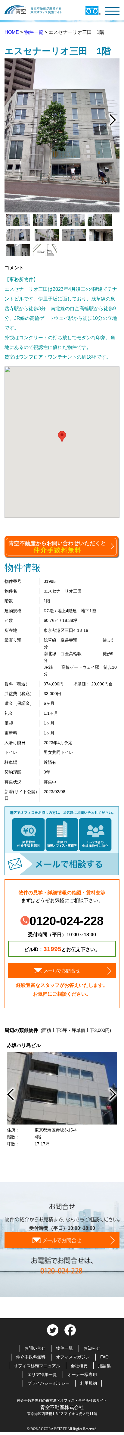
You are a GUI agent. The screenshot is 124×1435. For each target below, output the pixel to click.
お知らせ (91, 1348)
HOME (12, 32)
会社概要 (79, 1365)
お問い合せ (34, 1348)
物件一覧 (34, 32)
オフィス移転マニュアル (37, 1365)
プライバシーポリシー (48, 1383)
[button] (62, 437)
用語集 (104, 1365)
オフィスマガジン (73, 1357)
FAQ (104, 1357)
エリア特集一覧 (42, 1374)
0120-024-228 (66, 921)
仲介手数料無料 (30, 1357)
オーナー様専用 (82, 1374)
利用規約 (88, 1383)
